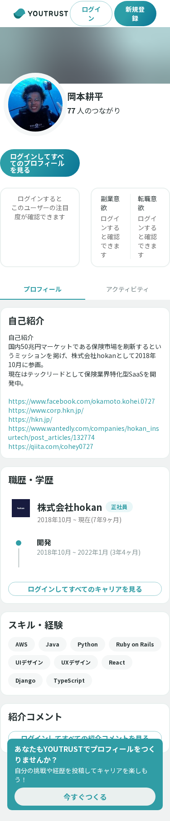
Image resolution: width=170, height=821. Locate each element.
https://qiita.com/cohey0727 (50, 446)
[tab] (42, 289)
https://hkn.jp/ (30, 419)
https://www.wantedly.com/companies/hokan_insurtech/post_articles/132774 (83, 433)
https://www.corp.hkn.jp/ (45, 410)
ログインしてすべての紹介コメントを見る (85, 738)
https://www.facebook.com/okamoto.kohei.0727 (81, 401)
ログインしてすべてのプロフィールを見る (37, 163)
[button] (85, 55)
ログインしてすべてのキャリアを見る (85, 589)
